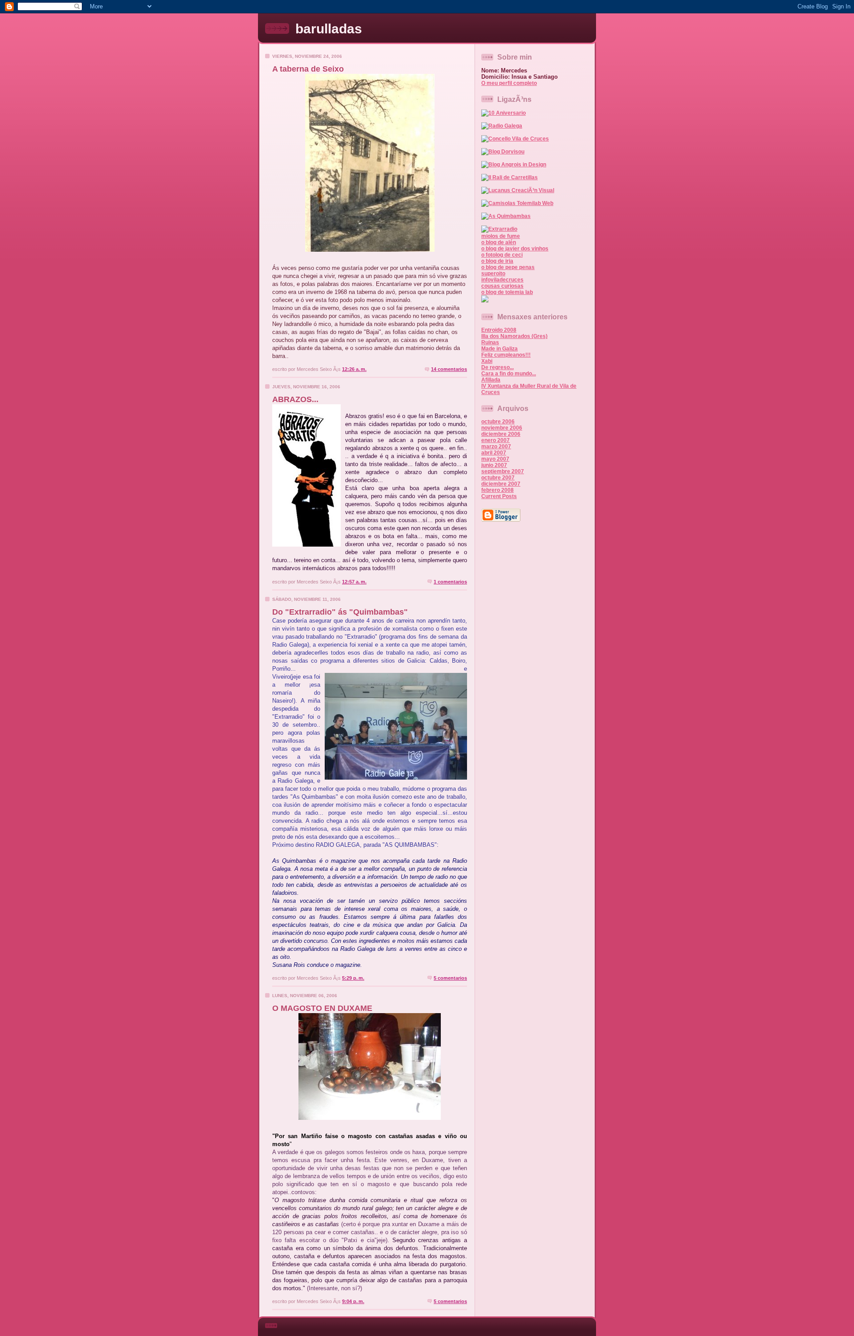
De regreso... (497, 367)
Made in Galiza (499, 349)
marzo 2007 (496, 446)
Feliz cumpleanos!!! (506, 355)
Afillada (490, 380)
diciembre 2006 (500, 434)
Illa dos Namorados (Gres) (514, 336)
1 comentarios (450, 581)
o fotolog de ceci (502, 255)
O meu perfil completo (509, 83)
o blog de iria (497, 261)
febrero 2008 (497, 490)
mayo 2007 (495, 459)
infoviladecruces (502, 280)
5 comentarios (450, 978)
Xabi (486, 361)
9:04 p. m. (353, 1301)
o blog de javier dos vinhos (514, 248)
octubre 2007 (498, 478)
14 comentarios (449, 369)
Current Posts (499, 496)
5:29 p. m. (353, 978)
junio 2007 (494, 465)
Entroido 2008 (498, 330)
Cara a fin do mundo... (508, 373)
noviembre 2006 (501, 428)
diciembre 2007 (500, 484)
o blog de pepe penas (508, 267)
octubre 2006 (498, 422)
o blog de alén (498, 242)
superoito (493, 273)
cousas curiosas (502, 286)
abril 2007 (493, 453)
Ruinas (490, 342)
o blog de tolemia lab (507, 292)
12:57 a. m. (354, 581)
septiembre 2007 (502, 471)
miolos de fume (500, 236)
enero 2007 (495, 440)
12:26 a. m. (354, 369)
